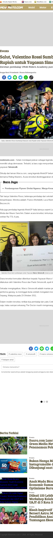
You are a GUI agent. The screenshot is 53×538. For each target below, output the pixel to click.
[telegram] (20, 77)
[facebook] (4, 77)
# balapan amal (7, 360)
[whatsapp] (26, 77)
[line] (15, 77)
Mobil (31, 7)
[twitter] (9, 77)
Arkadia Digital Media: (10, 2)
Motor (43, 7)
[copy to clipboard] (31, 77)
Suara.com (28, 2)
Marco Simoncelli (38, 273)
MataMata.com (41, 2)
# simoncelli (30, 354)
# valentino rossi (15, 354)
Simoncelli (12, 167)
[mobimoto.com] (12, 7)
